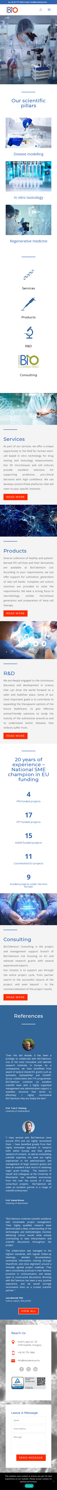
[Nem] (53, 1481)
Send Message (31, 1457)
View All (28, 1311)
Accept (29, 1486)
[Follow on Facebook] (21, 1369)
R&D (28, 346)
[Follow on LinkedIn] (35, 1369)
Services (28, 288)
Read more (15, 497)
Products (28, 317)
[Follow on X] (28, 1369)
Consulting (28, 375)
